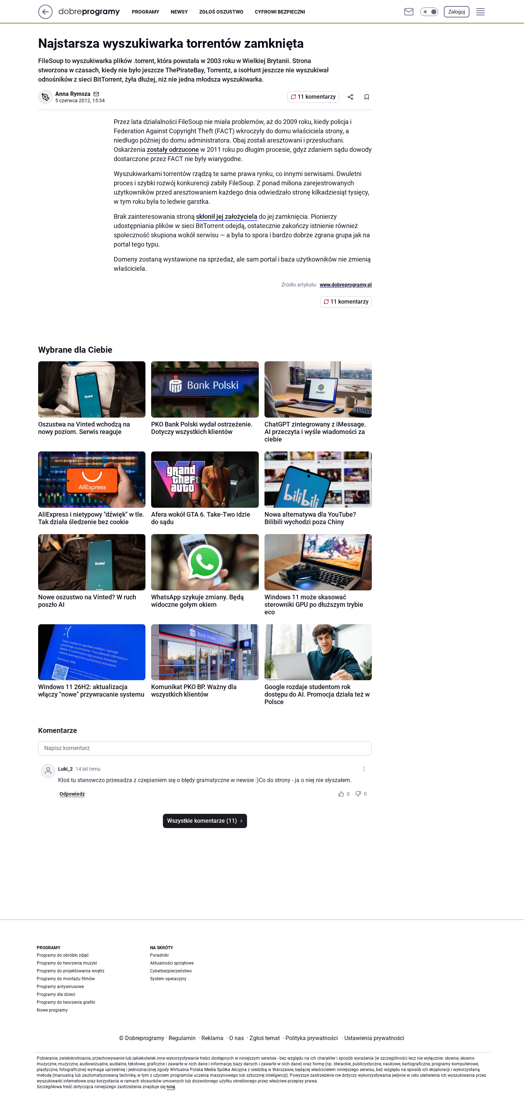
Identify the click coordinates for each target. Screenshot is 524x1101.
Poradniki (159, 955)
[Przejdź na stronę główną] (45, 17)
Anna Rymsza (73, 94)
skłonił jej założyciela (226, 216)
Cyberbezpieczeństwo (171, 970)
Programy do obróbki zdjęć (63, 955)
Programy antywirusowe (60, 986)
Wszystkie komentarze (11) (202, 820)
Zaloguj (456, 12)
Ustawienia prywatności (372, 1038)
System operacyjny (168, 978)
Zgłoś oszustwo (221, 12)
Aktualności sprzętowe (172, 963)
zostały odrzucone (173, 149)
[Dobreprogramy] (95, 11)
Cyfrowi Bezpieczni (280, 12)
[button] (429, 11)
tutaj (170, 1086)
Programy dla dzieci (56, 994)
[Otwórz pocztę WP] (409, 11)
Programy (145, 12)
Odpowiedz (72, 794)
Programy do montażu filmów (66, 978)
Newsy (179, 12)
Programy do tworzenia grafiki (66, 1002)
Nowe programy (52, 1010)
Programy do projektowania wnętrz (70, 970)
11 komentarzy (317, 96)
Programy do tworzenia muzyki (67, 963)
